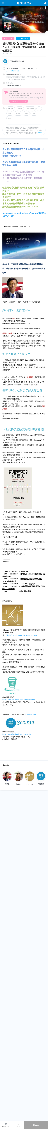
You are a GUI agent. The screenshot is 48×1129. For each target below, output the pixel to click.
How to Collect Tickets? (18, 101)
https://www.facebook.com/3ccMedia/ (16, 734)
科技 (26, 113)
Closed (36, 1125)
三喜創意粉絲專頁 (12, 85)
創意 (34, 113)
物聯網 (20, 109)
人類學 (18, 113)
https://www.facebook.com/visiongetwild (21, 635)
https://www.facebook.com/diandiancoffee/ (18, 700)
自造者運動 (30, 109)
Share (42, 8)
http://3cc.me (31, 714)
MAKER (10, 109)
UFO (9, 118)
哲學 (9, 113)
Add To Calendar (12, 71)
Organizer (6, 1126)
